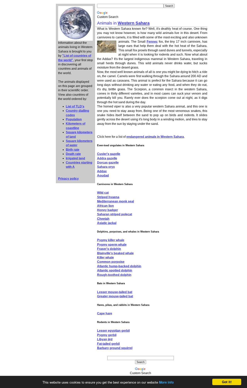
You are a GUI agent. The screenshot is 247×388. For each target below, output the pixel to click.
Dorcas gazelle (108, 162)
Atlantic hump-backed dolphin (119, 266)
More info (166, 382)
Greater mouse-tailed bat (115, 296)
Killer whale (105, 257)
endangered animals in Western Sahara (155, 136)
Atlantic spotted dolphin (114, 270)
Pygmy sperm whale (112, 244)
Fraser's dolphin (109, 248)
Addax (102, 171)
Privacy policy (68, 178)
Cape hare (104, 313)
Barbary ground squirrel (114, 348)
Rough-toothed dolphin (114, 274)
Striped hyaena (108, 197)
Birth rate (72, 149)
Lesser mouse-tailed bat (114, 292)
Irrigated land (75, 158)
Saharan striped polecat (114, 214)
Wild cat (103, 192)
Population (74, 119)
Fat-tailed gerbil (108, 343)
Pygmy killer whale (110, 240)
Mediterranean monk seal (115, 201)
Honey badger (107, 210)
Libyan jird (105, 339)
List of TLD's (75, 106)
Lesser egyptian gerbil (113, 330)
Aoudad (103, 175)
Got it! (227, 382)
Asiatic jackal (106, 223)
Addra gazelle (107, 158)
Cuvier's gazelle (108, 154)
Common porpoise (110, 261)
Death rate (73, 154)
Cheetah (103, 218)
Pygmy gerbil (106, 335)
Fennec (152, 41)
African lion (105, 205)
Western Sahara (134, 23)
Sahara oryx (106, 166)
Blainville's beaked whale (115, 253)
